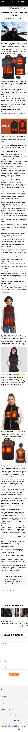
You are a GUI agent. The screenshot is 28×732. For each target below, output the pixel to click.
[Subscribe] (25, 701)
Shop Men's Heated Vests (12, 584)
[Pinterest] (10, 590)
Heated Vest (4, 706)
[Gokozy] (14, 8)
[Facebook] (7, 590)
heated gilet (10, 46)
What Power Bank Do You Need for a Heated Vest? (9, 622)
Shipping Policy (5, 723)
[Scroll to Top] (25, 723)
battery (23, 83)
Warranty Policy (5, 718)
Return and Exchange (7, 715)
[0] (17, 729)
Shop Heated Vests (10, 579)
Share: (3, 591)
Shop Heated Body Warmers (13, 581)
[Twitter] (14, 590)
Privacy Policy (5, 721)
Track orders (5, 713)
